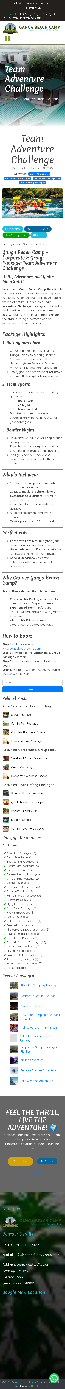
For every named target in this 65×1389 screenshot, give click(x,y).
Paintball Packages (18, 925)
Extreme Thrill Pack (18, 891)
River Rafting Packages (32, 182)
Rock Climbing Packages (21, 946)
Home (12, 99)
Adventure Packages (19, 853)
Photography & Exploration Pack (26, 929)
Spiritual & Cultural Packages (24, 955)
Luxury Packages (17, 916)
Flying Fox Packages (19, 904)
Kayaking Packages (18, 912)
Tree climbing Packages (21, 959)
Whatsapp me (17, 235)
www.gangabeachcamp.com (21, 648)
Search (32, 689)
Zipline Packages (17, 967)
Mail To (40, 235)
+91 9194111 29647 (26, 1245)
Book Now (14, 229)
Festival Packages (17, 899)
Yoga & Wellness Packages (23, 963)
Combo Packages (17, 882)
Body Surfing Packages (21, 861)
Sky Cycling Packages (20, 950)
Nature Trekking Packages (22, 921)
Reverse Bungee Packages (22, 933)
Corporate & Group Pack (47, 178)
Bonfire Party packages (17, 178)
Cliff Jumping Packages (21, 878)
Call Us (48, 1161)
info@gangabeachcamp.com (31, 3)
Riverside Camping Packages (24, 942)
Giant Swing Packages (20, 908)
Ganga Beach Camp (24, 1382)
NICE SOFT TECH (41, 1386)
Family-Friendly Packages (22, 895)
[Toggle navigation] (7, 39)
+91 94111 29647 (32, 8)
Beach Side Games (39, 174)
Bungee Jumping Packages (23, 874)
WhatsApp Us (34, 1173)
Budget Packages (17, 870)
